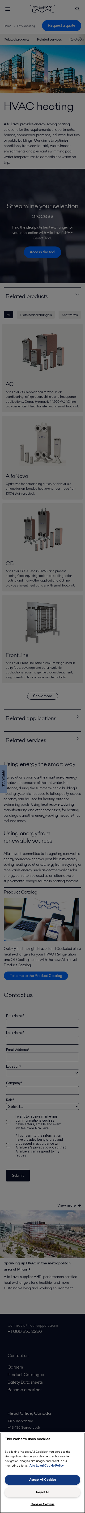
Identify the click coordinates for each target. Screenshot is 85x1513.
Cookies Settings (43, 1504)
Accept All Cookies (42, 1479)
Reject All (42, 1492)
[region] (42, 1472)
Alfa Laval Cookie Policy (47, 1465)
